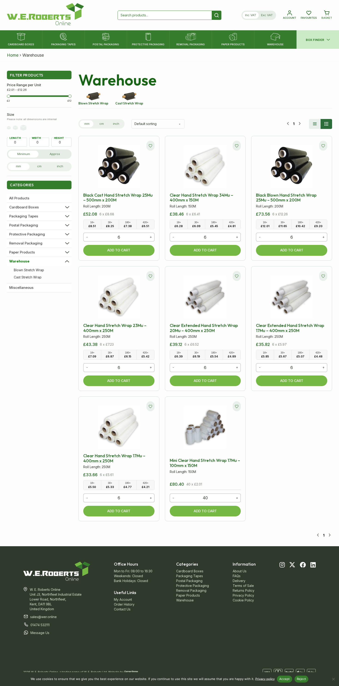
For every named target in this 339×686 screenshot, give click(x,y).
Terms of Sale (243, 586)
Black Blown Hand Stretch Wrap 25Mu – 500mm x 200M (286, 197)
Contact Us (122, 609)
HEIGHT (59, 138)
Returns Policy (243, 590)
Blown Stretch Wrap (29, 270)
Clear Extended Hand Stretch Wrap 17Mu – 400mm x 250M (290, 328)
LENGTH (15, 138)
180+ (128, 224)
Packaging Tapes (23, 216)
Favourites (309, 17)
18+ (92, 224)
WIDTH (36, 138)
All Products (19, 198)
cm (39, 166)
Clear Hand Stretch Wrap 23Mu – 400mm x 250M (114, 328)
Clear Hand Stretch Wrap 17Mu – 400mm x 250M (114, 458)
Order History (124, 604)
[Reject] (333, 679)
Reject (301, 679)
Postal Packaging (23, 225)
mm (18, 166)
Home (12, 55)
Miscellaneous (21, 288)
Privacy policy (265, 679)
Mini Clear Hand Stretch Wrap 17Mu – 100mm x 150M (205, 463)
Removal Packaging (25, 243)
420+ (145, 224)
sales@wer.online (43, 617)
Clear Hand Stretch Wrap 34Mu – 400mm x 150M (201, 197)
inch (60, 166)
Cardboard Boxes (24, 207)
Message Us (39, 633)
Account (289, 17)
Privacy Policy (243, 595)
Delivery (239, 581)
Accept (284, 679)
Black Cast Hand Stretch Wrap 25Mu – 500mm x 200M (118, 197)
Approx (55, 154)
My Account (123, 599)
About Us (240, 571)
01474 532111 (40, 625)
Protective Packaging (27, 234)
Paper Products (22, 252)
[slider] (8, 96)
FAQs (237, 576)
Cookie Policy (243, 600)
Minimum (23, 154)
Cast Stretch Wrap (28, 277)
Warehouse (19, 261)
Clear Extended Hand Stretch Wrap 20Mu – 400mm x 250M (204, 328)
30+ (110, 224)
